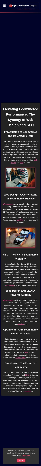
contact (27, 391)
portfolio (20, 220)
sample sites (21, 358)
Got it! (21, 460)
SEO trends (9, 285)
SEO (21, 163)
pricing (21, 324)
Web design (8, 204)
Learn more (26, 455)
